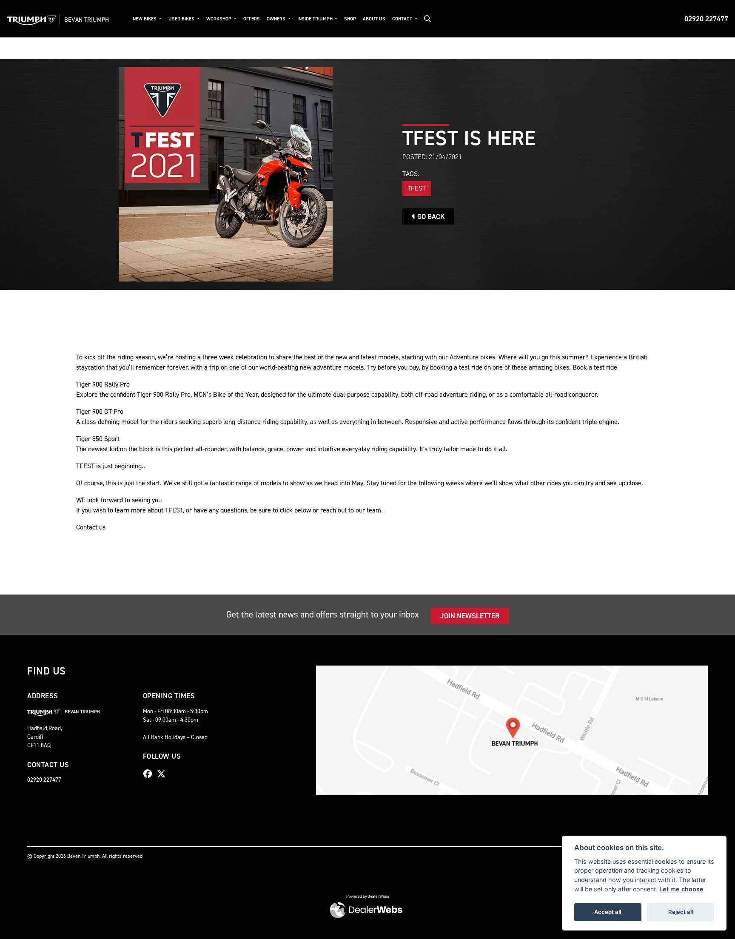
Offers (251, 19)
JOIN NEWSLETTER (469, 615)
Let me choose (681, 889)
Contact (402, 19)
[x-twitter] (163, 774)
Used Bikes (182, 19)
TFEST (416, 188)
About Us (374, 19)
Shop (350, 19)
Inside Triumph (315, 19)
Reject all (680, 911)
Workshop (219, 19)
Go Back (430, 216)
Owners (277, 19)
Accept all (607, 911)
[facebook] (150, 774)
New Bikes (145, 19)
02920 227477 (706, 19)
